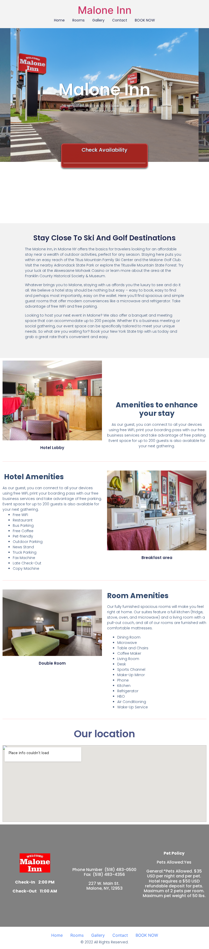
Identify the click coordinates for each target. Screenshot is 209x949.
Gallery (98, 20)
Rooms (78, 20)
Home (59, 20)
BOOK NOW (145, 20)
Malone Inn (105, 10)
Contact (119, 20)
